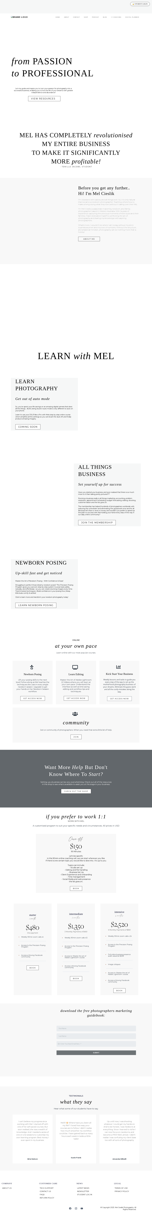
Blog (105, 17)
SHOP (86, 17)
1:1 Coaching (116, 17)
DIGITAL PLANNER (132, 17)
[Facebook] (70, 1208)
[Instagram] (76, 1208)
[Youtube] (82, 1208)
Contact (76, 17)
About (66, 17)
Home (58, 17)
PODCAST (95, 17)
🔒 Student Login (140, 4)
